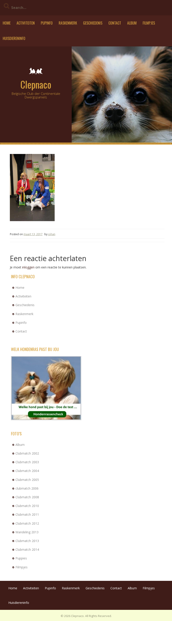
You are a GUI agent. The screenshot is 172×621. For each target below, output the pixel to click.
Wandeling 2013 (27, 532)
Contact (114, 23)
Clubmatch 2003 (27, 462)
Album (132, 23)
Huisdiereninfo (14, 38)
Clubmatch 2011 (27, 514)
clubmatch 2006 (27, 488)
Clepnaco (35, 84)
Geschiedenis (92, 23)
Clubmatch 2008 (27, 497)
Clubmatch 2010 (27, 506)
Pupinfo (47, 23)
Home (7, 23)
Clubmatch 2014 (27, 549)
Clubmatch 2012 (27, 523)
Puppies (21, 558)
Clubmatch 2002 (27, 453)
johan (51, 234)
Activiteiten (26, 23)
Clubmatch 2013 (27, 541)
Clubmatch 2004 (27, 471)
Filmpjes (149, 23)
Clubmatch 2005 (27, 480)
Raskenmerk (68, 23)
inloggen (28, 267)
